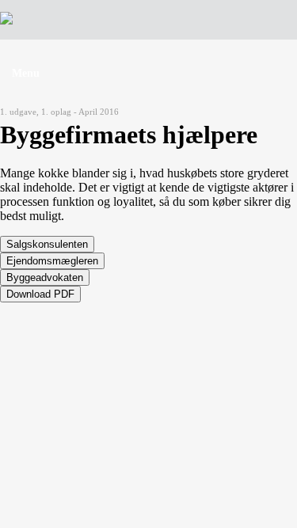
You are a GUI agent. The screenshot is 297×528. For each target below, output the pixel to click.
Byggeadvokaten (44, 277)
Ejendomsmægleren (52, 261)
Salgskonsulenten (47, 244)
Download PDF (40, 294)
